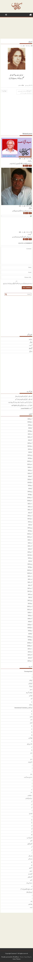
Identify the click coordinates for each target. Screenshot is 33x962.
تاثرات (31, 717)
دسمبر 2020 (30, 613)
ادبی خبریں (30, 696)
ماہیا (31, 862)
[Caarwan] (30, 14)
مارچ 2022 (30, 567)
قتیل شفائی (30, 348)
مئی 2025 (30, 452)
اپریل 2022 (30, 564)
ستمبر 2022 (30, 549)
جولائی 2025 (29, 446)
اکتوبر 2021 (30, 582)
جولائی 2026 (29, 422)
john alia (20, 85)
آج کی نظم (30, 687)
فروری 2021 (29, 607)
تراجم (31, 720)
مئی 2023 (30, 525)
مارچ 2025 (30, 458)
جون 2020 (30, 631)
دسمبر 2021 (30, 576)
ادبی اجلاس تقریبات (29, 693)
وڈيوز (31, 901)
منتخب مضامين (30, 877)
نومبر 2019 (30, 652)
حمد (31, 747)
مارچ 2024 (30, 495)
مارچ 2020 (30, 640)
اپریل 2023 (30, 528)
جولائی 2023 (29, 519)
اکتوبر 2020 (30, 619)
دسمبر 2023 (30, 504)
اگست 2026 (30, 419)
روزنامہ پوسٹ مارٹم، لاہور (28, 777)
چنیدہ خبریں (30, 738)
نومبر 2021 (30, 579)
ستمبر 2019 (30, 658)
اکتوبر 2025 (30, 437)
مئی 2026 (30, 428)
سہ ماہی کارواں (30, 795)
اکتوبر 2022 (30, 546)
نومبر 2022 (30, 543)
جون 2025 (30, 449)
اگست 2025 (30, 443)
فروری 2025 (29, 461)
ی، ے (31, 907)
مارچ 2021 (30, 603)
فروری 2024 (29, 498)
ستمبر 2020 (30, 622)
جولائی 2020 (29, 628)
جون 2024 (30, 486)
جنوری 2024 (29, 501)
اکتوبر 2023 (30, 510)
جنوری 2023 (29, 537)
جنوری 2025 (29, 464)
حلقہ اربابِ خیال (29, 744)
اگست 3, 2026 (28, 158)
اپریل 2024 (30, 492)
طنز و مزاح (30, 814)
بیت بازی (27, 85)
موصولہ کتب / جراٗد (29, 883)
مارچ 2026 (30, 431)
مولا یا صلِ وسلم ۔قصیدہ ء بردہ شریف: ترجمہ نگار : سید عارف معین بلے (21, 402)
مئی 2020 (30, 634)
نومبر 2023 (30, 507)
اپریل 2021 (30, 600)
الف (31, 699)
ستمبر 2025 (30, 440)
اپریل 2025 (30, 455)
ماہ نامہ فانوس (30, 859)
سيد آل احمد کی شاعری (29, 798)
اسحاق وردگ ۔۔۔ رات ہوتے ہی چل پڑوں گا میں (24, 405)
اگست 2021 (30, 588)
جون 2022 (30, 558)
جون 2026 (30, 425)
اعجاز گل (31, 342)
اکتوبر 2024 (30, 473)
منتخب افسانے (30, 874)
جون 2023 (30, 522)
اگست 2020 (30, 625)
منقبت (31, 880)
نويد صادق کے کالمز (29, 892)
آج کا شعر (29, 85)
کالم (31, 835)
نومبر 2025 (30, 434)
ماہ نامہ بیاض (30, 856)
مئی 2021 (30, 597)
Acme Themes (17, 959)
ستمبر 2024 (30, 476)
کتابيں (31, 841)
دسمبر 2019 (30, 649)
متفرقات (30, 868)
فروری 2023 (29, 534)
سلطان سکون (5, 91)
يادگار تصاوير (30, 904)
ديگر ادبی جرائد (30, 762)
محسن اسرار (30, 345)
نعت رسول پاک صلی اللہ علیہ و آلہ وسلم (26, 889)
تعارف (31, 723)
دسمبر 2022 (30, 540)
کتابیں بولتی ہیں (29, 844)
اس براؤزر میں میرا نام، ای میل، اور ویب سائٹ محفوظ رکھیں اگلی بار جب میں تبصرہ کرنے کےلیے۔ (17, 284)
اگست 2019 (30, 661)
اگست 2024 (30, 479)
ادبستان (31, 690)
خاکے (31, 753)
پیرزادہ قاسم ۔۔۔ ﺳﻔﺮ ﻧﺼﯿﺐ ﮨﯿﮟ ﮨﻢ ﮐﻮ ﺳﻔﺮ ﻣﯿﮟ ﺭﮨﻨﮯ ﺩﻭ (25, 92)
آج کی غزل (30, 684)
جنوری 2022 (29, 573)
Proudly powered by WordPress (10, 957)
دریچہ (31, 759)
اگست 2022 (30, 552)
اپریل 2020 (30, 637)
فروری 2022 (29, 570)
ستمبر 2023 (30, 513)
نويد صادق (22, 46)
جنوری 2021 (29, 610)
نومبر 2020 (30, 616)
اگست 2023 (30, 516)
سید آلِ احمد (30, 339)
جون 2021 (30, 594)
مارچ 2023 (30, 531)
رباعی (31, 774)
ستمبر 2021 (30, 585)
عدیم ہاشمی (30, 351)
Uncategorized (28, 671)
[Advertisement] (16, 27)
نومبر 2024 (30, 470)
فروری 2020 (29, 643)
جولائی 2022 (29, 555)
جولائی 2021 (29, 591)
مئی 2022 (30, 561)
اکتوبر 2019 (30, 655)
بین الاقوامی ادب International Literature (23, 708)
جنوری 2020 (29, 646)
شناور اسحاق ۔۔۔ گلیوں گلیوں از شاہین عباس (25, 396)
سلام (31, 792)
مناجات (31, 871)
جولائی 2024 (29, 483)
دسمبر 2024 (30, 467)
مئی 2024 (30, 489)
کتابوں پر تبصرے (29, 838)
